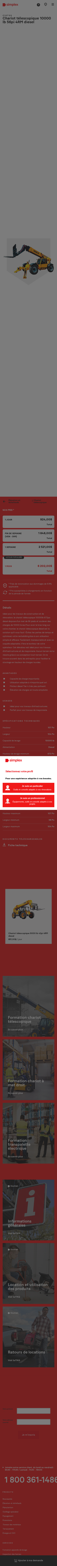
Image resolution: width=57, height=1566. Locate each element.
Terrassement (8, 1529)
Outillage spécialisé (10, 1512)
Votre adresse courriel (8, 1421)
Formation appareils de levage (15, 1550)
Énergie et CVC (9, 1533)
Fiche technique (17, 845)
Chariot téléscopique (40, 501)
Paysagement (8, 1516)
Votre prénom (8, 1409)
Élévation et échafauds (14, 501)
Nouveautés (7, 1499)
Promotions (7, 1520)
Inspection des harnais (12, 1554)
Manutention (8, 1508)
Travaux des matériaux (12, 1525)
